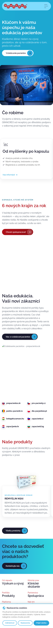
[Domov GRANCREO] (15, 6)
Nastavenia (25, 623)
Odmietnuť (9, 623)
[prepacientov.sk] (26, 369)
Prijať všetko (41, 623)
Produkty (8, 595)
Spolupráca (36, 595)
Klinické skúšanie (34, 585)
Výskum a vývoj (13, 583)
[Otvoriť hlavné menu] (46, 6)
